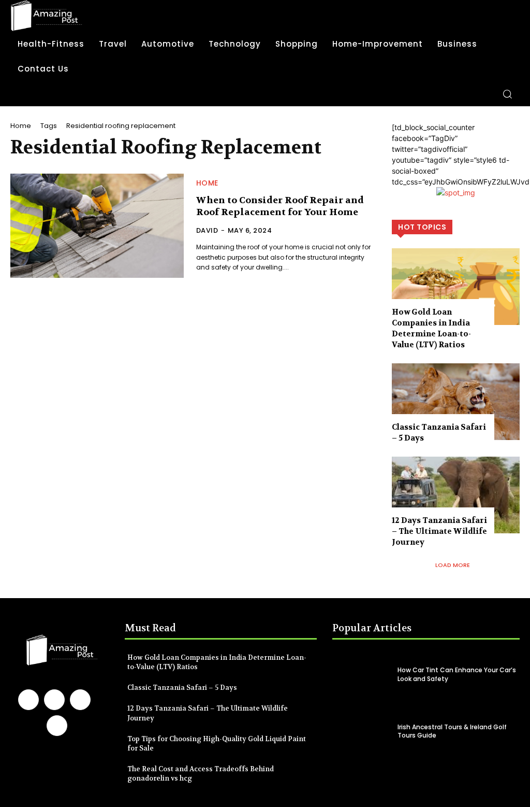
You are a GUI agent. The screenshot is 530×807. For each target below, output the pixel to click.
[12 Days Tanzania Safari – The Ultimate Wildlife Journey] (456, 495)
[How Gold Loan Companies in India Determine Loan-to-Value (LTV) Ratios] (456, 286)
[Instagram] (54, 699)
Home (20, 126)
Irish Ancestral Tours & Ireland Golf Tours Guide (452, 731)
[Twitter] (57, 725)
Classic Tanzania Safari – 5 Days (182, 687)
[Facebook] (28, 699)
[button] (507, 93)
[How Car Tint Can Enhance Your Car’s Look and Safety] (362, 675)
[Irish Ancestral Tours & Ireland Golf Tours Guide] (362, 731)
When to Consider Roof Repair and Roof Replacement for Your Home (280, 206)
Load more (452, 565)
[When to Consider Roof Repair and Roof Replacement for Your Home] (97, 226)
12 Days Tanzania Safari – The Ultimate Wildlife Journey (439, 531)
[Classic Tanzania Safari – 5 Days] (456, 401)
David (207, 230)
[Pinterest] (80, 699)
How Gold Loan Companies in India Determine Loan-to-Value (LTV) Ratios (431, 328)
